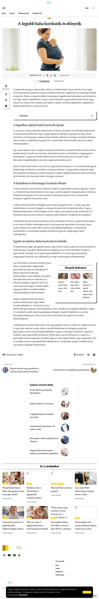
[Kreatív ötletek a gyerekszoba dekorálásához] (65, 391)
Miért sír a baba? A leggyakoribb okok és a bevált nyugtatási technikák (37, 525)
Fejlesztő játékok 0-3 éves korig (41, 403)
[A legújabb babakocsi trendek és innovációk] (65, 416)
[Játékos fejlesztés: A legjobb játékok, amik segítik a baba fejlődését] (88, 276)
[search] (82, 8)
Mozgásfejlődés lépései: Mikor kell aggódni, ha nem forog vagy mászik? (13, 491)
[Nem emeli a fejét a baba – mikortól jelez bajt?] (76, 276)
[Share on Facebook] (43, 75)
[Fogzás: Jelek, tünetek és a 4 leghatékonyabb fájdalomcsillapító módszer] (13, 512)
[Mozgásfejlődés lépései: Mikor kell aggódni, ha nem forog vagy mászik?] (13, 478)
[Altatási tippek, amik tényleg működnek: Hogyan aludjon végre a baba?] (86, 512)
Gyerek (60, 483)
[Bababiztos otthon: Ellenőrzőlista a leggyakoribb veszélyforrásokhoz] (37, 478)
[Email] (51, 75)
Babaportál (45, 81)
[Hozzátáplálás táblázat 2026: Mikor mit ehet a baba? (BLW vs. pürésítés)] (61, 512)
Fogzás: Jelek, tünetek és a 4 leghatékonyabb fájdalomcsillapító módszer (13, 525)
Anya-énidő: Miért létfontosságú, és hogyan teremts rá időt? (84, 491)
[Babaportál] (49, 2)
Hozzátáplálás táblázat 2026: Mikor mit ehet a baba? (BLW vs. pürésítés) (61, 525)
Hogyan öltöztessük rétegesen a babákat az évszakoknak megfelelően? (44, 452)
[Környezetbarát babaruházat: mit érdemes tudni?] (65, 428)
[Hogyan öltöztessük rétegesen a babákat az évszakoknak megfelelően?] (65, 452)
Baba (49, 18)
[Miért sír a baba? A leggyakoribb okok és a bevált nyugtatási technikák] (37, 512)
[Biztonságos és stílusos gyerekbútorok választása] (65, 440)
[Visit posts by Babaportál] (36, 81)
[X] (4, 555)
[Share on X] (47, 75)
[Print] (55, 75)
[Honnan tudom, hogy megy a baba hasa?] (63, 276)
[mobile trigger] (4, 8)
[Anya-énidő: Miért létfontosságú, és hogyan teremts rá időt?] (86, 478)
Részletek (23, 595)
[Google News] (14, 555)
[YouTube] (9, 555)
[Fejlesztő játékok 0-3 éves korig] (65, 403)
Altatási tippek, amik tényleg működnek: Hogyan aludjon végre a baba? (85, 525)
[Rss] (19, 555)
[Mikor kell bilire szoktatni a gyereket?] (61, 478)
